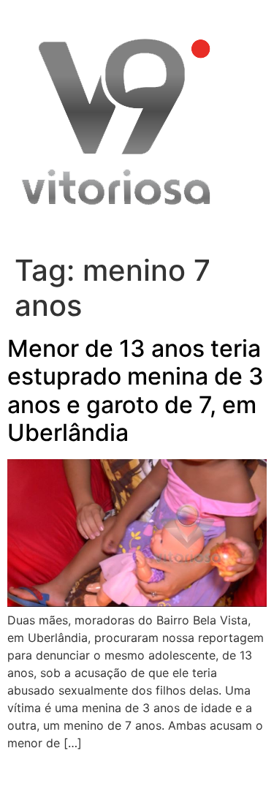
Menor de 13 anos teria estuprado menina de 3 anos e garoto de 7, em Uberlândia (135, 390)
